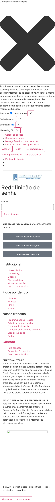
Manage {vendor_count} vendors (21, 141)
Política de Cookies (15, 159)
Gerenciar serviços (14, 138)
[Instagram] (12, 477)
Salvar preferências (12, 154)
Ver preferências (34, 149)
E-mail (4, 201)
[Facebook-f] (4, 477)
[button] (27, 44)
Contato (9, 342)
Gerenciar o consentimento (16, 499)
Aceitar (5, 149)
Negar (18, 149)
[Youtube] (19, 477)
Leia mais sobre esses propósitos (22, 144)
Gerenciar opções (14, 134)
